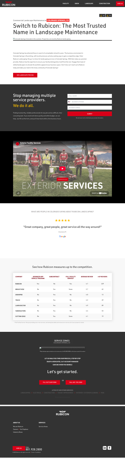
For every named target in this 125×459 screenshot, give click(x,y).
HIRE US (120, 3)
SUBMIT (89, 114)
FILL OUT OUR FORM (49, 382)
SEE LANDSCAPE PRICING (25, 75)
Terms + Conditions (36, 452)
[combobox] (69, 102)
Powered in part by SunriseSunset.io (62, 397)
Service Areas (43, 426)
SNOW (77, 3)
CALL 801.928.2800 (75, 382)
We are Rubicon (18, 426)
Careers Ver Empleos (20, 429)
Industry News (18, 432)
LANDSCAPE (89, 3)
